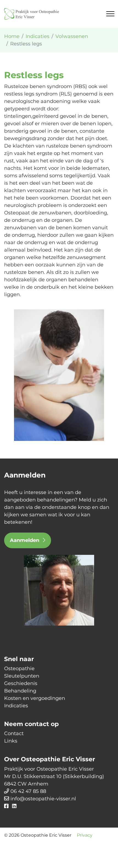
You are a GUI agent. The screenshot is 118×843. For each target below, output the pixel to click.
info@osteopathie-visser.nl (43, 799)
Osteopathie (19, 668)
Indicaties (16, 706)
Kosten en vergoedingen (34, 698)
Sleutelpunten (21, 676)
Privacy (84, 835)
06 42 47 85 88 (28, 791)
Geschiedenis (20, 683)
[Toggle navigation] (110, 13)
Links (10, 741)
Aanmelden (25, 540)
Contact (14, 733)
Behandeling (20, 691)
